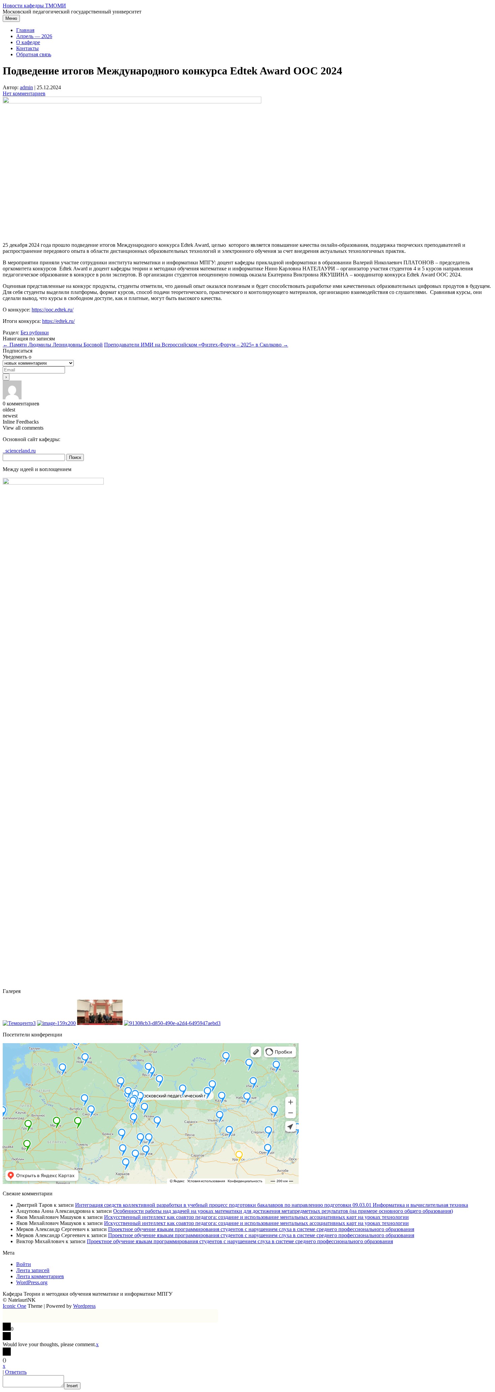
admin (26, 87)
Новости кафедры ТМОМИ (34, 5)
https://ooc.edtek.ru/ (52, 309)
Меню (11, 18)
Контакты (27, 48)
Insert (72, 1385)
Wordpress (84, 1306)
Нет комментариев (24, 93)
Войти (23, 1264)
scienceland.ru (19, 451)
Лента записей (33, 1270)
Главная (25, 30)
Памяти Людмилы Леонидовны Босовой (53, 344)
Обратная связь (33, 54)
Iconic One (14, 1306)
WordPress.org (31, 1282)
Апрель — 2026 (34, 36)
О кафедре (28, 42)
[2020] (19, 1023)
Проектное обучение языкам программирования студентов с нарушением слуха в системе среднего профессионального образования (261, 1229)
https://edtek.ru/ (58, 321)
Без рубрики (35, 332)
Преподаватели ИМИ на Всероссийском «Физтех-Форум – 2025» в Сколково (196, 344)
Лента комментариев (40, 1276)
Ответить (16, 1372)
